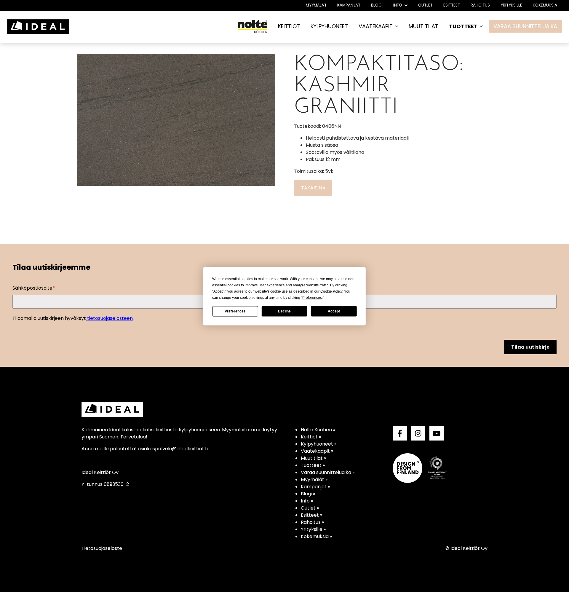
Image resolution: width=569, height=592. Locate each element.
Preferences (235, 311)
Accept (334, 311)
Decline (284, 311)
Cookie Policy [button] (331, 291)
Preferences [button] (312, 297)
